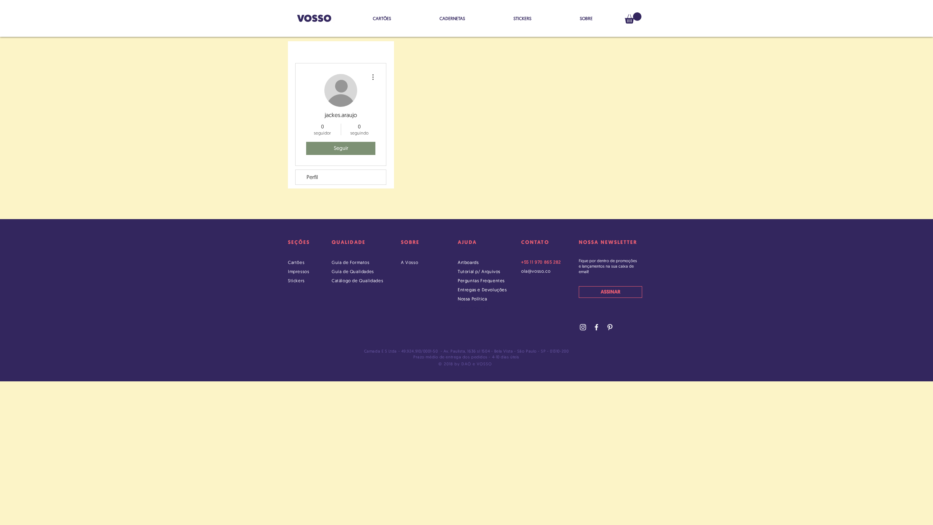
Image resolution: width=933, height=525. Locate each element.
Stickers (296, 280)
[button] (633, 18)
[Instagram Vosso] (583, 327)
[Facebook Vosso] (596, 327)
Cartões (296, 262)
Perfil (312, 177)
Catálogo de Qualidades (357, 280)
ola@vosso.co (535, 271)
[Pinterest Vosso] (610, 327)
